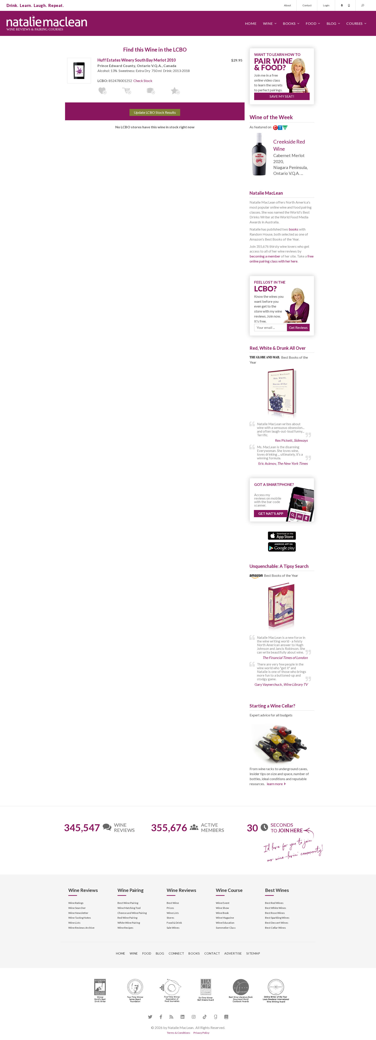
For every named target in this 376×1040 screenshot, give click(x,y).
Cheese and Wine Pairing (132, 913)
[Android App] (282, 546)
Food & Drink (174, 922)
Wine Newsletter (78, 913)
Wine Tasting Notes (79, 917)
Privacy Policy (201, 1032)
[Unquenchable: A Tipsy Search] (282, 607)
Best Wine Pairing (128, 903)
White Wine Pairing (129, 922)
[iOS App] (282, 535)
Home (251, 23)
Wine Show (222, 908)
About (287, 5)
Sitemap (253, 953)
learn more (274, 784)
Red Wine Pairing (127, 917)
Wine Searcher (77, 908)
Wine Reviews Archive (81, 927)
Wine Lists (74, 922)
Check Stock (142, 81)
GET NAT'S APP (270, 513)
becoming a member (265, 256)
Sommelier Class (226, 927)
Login (326, 5)
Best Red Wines (274, 903)
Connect (176, 953)
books (293, 229)
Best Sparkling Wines (277, 917)
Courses (354, 23)
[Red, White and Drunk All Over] (282, 394)
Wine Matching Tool (129, 908)
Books (289, 23)
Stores (170, 917)
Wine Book (222, 913)
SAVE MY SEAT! (282, 96)
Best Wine (173, 903)
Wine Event (222, 903)
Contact (307, 5)
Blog (331, 23)
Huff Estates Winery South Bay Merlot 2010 (136, 60)
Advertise (233, 953)
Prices (170, 908)
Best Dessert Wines (276, 922)
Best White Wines (275, 908)
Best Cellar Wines (275, 927)
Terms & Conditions (178, 1032)
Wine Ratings (76, 903)
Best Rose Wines (275, 913)
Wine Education (225, 922)
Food (311, 23)
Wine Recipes (125, 927)
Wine (268, 23)
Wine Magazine (225, 917)
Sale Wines (173, 927)
